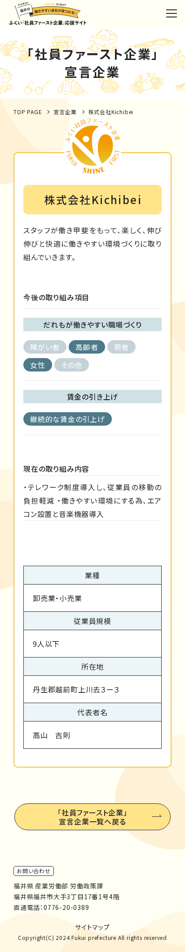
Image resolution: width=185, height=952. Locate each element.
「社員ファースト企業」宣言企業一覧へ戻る (92, 817)
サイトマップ (92, 926)
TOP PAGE (27, 111)
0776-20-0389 (66, 907)
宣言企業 (64, 111)
